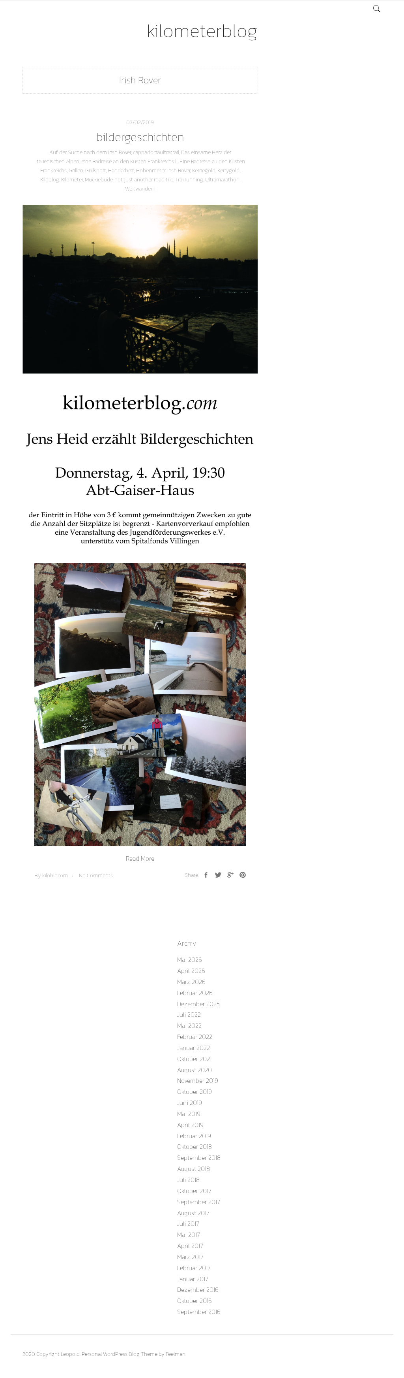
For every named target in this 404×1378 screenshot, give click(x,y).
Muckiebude (98, 179)
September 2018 (199, 1157)
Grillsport (95, 170)
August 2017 (193, 1213)
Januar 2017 (192, 1279)
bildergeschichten (140, 137)
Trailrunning (189, 179)
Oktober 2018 (194, 1146)
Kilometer (72, 179)
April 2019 (190, 1124)
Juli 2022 (189, 1014)
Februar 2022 (194, 1036)
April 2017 (190, 1245)
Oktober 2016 (194, 1300)
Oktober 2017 (194, 1190)
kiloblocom (55, 875)
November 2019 (197, 1080)
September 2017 (198, 1201)
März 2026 (191, 981)
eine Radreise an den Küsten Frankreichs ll (129, 161)
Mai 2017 (188, 1234)
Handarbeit (121, 170)
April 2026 (191, 970)
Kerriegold (203, 170)
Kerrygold (228, 170)
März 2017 (190, 1256)
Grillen (76, 170)
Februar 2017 (194, 1267)
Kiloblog (49, 179)
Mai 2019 (188, 1113)
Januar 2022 (193, 1047)
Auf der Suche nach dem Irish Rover (90, 152)
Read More (140, 858)
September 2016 (199, 1311)
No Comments (96, 875)
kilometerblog (202, 30)
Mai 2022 (189, 1025)
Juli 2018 (188, 1179)
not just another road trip (143, 179)
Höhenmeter (150, 170)
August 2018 (193, 1168)
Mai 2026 (189, 959)
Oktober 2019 (194, 1091)
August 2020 (194, 1070)
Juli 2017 (188, 1223)
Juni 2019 (189, 1102)
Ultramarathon (222, 179)
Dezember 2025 (198, 1004)
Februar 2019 (194, 1135)
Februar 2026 (195, 992)
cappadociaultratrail (156, 152)
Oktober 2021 (194, 1058)
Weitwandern (140, 189)
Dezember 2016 (198, 1289)
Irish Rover (178, 170)
